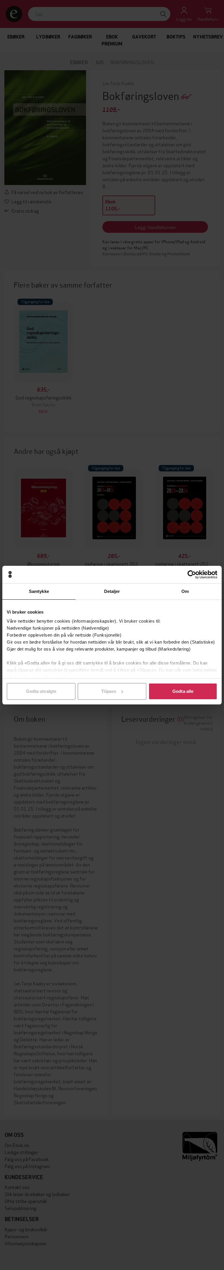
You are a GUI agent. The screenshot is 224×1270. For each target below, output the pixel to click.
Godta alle (182, 691)
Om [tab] (185, 591)
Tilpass (108, 691)
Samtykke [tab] (39, 591)
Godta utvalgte (41, 691)
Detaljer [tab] (112, 591)
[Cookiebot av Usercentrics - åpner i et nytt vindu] (191, 574)
